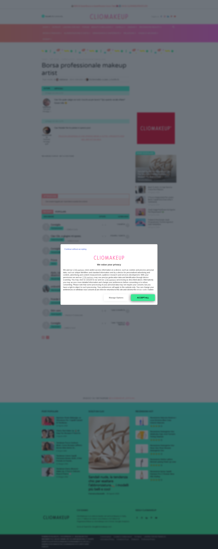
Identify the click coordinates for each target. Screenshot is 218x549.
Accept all (143, 298)
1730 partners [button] (78, 270)
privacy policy (142, 290)
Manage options (116, 298)
